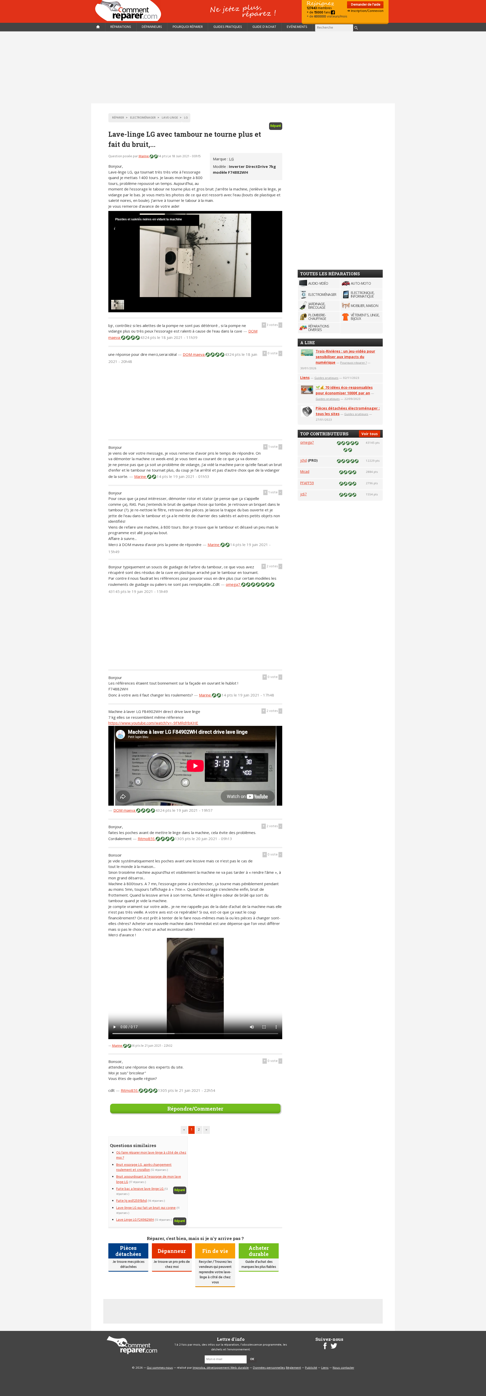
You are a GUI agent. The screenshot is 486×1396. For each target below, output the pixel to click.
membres (319, 8)
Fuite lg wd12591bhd (131, 1201)
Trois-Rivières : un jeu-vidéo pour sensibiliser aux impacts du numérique (345, 357)
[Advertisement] (243, 67)
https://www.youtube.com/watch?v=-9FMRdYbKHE (153, 722)
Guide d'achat (264, 27)
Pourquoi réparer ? (353, 362)
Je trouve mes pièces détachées (128, 1264)
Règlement (293, 1367)
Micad (304, 471)
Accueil (130, 10)
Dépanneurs (152, 27)
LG (231, 158)
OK (252, 1359)
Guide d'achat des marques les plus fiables (258, 1264)
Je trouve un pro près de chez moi (172, 1264)
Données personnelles (269, 1367)
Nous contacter (343, 1367)
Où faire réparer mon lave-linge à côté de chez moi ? (151, 1155)
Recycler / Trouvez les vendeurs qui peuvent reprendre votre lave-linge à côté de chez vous (215, 1272)
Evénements (297, 27)
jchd (303, 460)
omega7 (233, 584)
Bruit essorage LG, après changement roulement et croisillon (144, 1167)
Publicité (311, 1367)
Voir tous (369, 433)
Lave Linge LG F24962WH (135, 1220)
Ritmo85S (147, 838)
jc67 (303, 494)
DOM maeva (194, 354)
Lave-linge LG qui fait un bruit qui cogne (146, 1208)
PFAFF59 (307, 482)
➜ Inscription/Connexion (365, 11)
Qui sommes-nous (160, 1367)
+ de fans (319, 12)
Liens (305, 377)
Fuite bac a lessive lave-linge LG (140, 1189)
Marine (144, 156)
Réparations (120, 27)
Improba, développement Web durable (221, 1367)
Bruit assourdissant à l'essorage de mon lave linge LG (148, 1179)
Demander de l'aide (365, 4)
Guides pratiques (227, 27)
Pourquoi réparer (188, 27)
